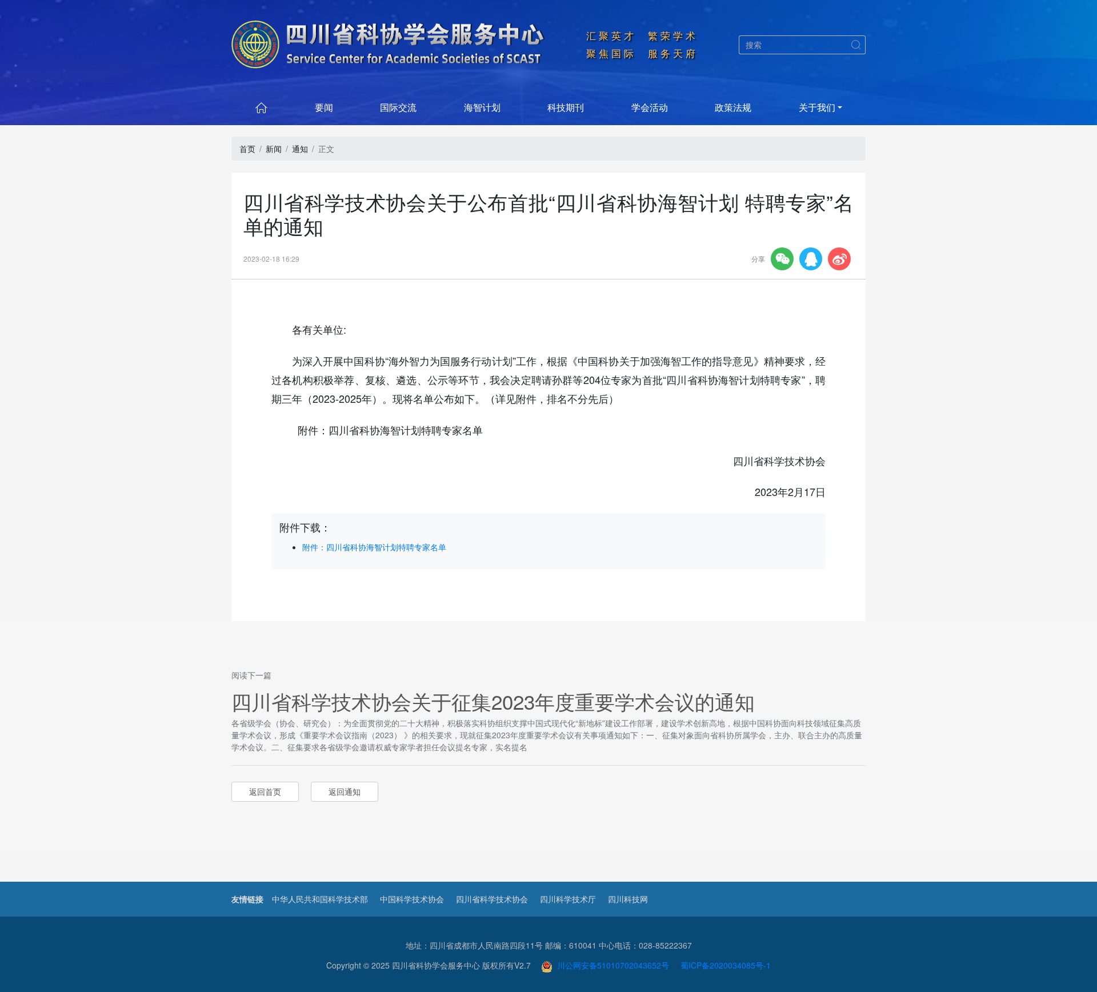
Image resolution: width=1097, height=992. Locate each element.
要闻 (324, 107)
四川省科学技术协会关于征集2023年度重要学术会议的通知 (493, 701)
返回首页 (265, 791)
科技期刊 (565, 107)
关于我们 (817, 107)
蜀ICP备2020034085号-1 (725, 965)
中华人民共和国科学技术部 (320, 899)
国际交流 (398, 107)
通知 (300, 148)
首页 (247, 148)
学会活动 (649, 107)
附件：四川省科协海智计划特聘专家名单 (374, 547)
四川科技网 (628, 899)
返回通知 (345, 791)
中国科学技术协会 (412, 899)
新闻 (274, 148)
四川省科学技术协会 (492, 899)
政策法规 (733, 107)
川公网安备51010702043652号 (610, 965)
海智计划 (482, 107)
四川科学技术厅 (568, 899)
